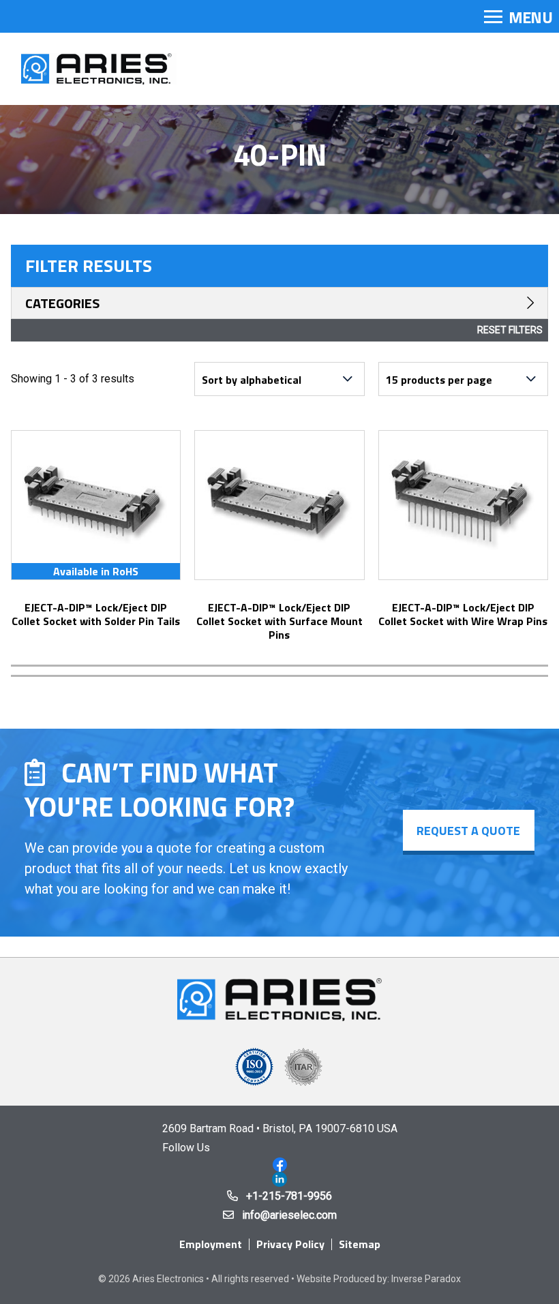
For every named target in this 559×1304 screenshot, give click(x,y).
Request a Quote (468, 830)
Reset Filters (510, 329)
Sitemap (359, 1244)
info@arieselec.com (289, 1215)
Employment (210, 1244)
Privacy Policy (290, 1244)
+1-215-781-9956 (289, 1195)
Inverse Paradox (426, 1278)
